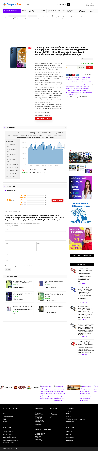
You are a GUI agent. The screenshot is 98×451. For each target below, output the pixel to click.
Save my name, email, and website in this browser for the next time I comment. (30, 266)
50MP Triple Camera (81, 79)
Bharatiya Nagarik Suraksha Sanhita (12, 439)
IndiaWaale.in (69, 440)
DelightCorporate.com (9, 431)
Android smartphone (71, 84)
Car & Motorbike (82, 11)
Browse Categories (11, 10)
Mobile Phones (70, 412)
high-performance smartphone (81, 86)
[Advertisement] (49, 31)
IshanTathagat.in (7, 436)
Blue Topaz (79, 84)
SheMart (24, 10)
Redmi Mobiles (38, 416)
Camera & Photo (70, 11)
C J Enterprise (53, 414)
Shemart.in (69, 431)
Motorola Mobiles (39, 419)
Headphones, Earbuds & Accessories (75, 419)
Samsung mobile (80, 90)
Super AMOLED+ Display (71, 94)
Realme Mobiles (39, 414)
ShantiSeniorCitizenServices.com (43, 441)
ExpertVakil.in (38, 436)
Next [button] (96, 393)
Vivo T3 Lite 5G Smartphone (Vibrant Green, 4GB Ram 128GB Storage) (54, 294)
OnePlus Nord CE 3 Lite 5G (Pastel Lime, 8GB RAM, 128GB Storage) (22, 282)
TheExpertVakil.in (39, 434)
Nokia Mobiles (38, 423)
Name (7, 254)
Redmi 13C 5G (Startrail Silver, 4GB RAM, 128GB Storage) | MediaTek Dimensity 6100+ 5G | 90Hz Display (22, 308)
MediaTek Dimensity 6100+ (72, 88)
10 (53, 402)
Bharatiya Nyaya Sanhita (9, 437)
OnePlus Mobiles (39, 420)
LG (50, 417)
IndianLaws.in (38, 439)
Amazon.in (70, 67)
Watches (68, 416)
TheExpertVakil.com (40, 433)
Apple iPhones (38, 412)
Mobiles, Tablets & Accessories (17, 16)
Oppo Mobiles (38, 417)
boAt (51, 413)
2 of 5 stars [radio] (13, 225)
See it (89, 67)
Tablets (68, 413)
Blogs (91, 12)
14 (60, 402)
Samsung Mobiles (39, 421)
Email (6, 260)
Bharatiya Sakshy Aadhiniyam (10, 440)
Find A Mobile (6, 415)
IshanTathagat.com (8, 434)
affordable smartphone (87, 82)
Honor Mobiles (38, 424)
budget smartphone (87, 84)
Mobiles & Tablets (32, 11)
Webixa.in (68, 434)
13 (58, 402)
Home (4, 16)
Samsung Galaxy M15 (71, 90)
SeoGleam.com (70, 437)
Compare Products (8, 416)
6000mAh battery (76, 82)
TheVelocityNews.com (8, 442)
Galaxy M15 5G (69, 86)
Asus (51, 412)
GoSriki (51, 416)
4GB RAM (88, 77)
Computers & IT (52, 11)
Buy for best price (43, 119)
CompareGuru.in (70, 433)
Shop (4, 418)
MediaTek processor (84, 88)
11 (55, 402)
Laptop (43, 10)
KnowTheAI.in (6, 433)
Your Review (8, 230)
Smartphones (32, 16)
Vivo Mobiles (38, 413)
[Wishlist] (92, 4)
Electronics (61, 10)
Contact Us (6, 412)
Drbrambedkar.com (71, 436)
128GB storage (72, 77)
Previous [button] (2, 393)
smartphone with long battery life (83, 92)
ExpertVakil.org (38, 438)
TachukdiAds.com (70, 439)
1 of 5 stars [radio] (13, 225)
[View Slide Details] (6, 387)
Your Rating (8, 226)
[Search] (68, 4)
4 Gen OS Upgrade (80, 77)
